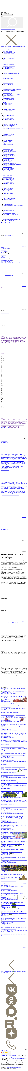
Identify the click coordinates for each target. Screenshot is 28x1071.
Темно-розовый (4, 426)
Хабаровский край (8, 204)
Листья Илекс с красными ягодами (9, 871)
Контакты (3, 250)
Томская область (7, 190)
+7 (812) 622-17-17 (5, 222)
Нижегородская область (9, 125)
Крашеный (19, 421)
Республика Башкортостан (9, 151)
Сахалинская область (8, 179)
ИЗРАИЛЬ (18, 337)
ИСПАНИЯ (23, 337)
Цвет (2, 418)
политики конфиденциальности (14, 1067)
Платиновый (19, 422)
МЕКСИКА (11, 340)
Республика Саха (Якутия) (9, 163)
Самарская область (8, 175)
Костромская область (8, 98)
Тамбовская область (8, 188)
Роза (2, 454)
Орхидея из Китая (16, 462)
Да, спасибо (3, 14)
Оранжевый (7, 422)
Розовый (15, 423)
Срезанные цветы (5, 442)
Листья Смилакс (5, 744)
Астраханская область (8, 53)
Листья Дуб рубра (5, 915)
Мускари (22, 461)
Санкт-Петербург (9, 46)
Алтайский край (7, 49)
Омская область (7, 133)
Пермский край (7, 141)
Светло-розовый (22, 423)
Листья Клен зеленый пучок (7, 829)
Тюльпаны (9, 464)
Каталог (3, 247)
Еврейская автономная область (11, 73)
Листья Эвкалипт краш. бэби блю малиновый (12, 813)
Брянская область (7, 59)
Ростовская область (8, 169)
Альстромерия (10, 457)
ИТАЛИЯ (3, 338)
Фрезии (3, 466)
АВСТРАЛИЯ (4, 337)
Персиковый (13, 422)
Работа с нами (4, 253)
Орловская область (8, 135)
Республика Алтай (8, 150)
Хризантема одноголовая (8, 467)
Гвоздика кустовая (22, 458)
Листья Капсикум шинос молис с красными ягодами (13, 838)
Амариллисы (17, 457)
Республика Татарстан (8, 165)
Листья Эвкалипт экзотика (7, 757)
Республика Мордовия (9, 161)
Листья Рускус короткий (7, 846)
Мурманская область (8, 119)
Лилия (18, 461)
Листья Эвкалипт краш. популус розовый (11, 721)
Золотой (3, 421)
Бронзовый (11, 419)
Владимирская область (9, 64)
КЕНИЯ (8, 338)
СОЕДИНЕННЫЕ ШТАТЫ (13, 341)
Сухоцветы (3, 464)
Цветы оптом (4, 441)
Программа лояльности (6, 260)
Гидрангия (18, 455)
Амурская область (7, 51)
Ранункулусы (7, 463)
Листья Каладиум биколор (7, 737)
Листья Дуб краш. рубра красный (9, 703)
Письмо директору (5, 1057)
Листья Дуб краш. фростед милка (9, 730)
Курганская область (8, 103)
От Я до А (15, 622)
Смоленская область (8, 182)
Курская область (7, 104)
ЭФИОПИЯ (4, 342)
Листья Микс (4, 764)
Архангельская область (9, 52)
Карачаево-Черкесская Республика (11, 94)
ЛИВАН (6, 340)
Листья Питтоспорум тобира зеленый (10, 908)
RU (1, 287)
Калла (25, 455)
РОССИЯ (3, 341)
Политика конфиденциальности (8, 1055)
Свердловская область (8, 180)
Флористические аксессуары (19, 464)
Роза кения (7, 454)
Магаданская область (8, 115)
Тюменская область (8, 193)
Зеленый (25, 419)
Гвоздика (3, 458)
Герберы (15, 459)
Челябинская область (8, 210)
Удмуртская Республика (9, 198)
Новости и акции (5, 248)
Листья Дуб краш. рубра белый (8, 693)
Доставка (3, 252)
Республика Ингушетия (9, 155)
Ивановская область (8, 83)
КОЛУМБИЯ (17, 338)
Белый (2, 419)
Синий (9, 425)
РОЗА (2, 29)
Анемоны (23, 457)
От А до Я (10, 622)
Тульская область (7, 192)
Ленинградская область (9, 109)
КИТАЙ (12, 338)
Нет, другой (10, 14)
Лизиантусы (4, 457)
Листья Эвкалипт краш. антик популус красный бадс (14, 924)
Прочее (2, 463)
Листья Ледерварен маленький (8, 862)
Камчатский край (7, 93)
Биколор (6, 419)
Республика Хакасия (8, 168)
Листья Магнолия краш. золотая (8, 881)
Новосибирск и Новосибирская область (13, 128)
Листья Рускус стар (5, 750)
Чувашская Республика (9, 213)
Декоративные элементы (7, 461)
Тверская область (7, 189)
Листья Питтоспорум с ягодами (8, 780)
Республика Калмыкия (9, 156)
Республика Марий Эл (9, 160)
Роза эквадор (11, 455)
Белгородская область (8, 58)
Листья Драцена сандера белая (8, 772)
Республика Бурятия (8, 152)
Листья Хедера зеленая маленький (9, 890)
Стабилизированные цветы (18, 463)
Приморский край (7, 143)
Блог (2, 256)
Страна (2, 336)
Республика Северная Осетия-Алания (12, 164)
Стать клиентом (5, 259)
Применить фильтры (14, 427)
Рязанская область (7, 170)
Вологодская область (8, 67)
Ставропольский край (8, 183)
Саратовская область (8, 178)
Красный (13, 421)
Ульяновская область (8, 199)
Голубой (16, 419)
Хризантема (8, 466)
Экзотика (17, 467)
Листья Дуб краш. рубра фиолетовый (10, 712)
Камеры (24, 246)
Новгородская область (8, 126)
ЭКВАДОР (22, 341)
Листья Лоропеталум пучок (7, 804)
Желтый (21, 419)
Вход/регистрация (14, 262)
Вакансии (3, 257)
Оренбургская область (8, 134)
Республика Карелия (8, 158)
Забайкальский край (8, 78)
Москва (2, 46)
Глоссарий (3, 255)
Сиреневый (14, 425)
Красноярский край (8, 100)
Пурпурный (4, 423)
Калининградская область (9, 90)
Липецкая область (7, 110)
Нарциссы (3, 462)
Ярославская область (8, 220)
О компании (4, 251)
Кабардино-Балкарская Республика (12, 89)
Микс (2, 422)
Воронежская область (8, 68)
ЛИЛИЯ (6, 29)
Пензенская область (8, 140)
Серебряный (4, 425)
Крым (4, 102)
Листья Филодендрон (6, 854)
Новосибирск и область (19, 46)
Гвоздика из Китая (11, 458)
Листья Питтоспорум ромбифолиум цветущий (12, 797)
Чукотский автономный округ (10, 214)
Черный (17, 426)
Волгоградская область (9, 66)
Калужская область (8, 91)
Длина (2, 353)
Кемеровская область (8, 95)
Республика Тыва (7, 167)
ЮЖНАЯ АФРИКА (12, 342)
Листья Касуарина (5, 788)
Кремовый (24, 421)
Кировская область (8, 96)
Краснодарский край (8, 99)
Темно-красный (20, 425)
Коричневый (8, 421)
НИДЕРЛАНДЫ (19, 340)
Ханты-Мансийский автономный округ (13, 205)
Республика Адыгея (8, 149)
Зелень (15, 461)
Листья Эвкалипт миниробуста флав (9, 899)
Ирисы (22, 455)
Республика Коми (7, 159)
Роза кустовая (11, 29)
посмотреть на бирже (6, 692)
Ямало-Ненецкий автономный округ (12, 219)
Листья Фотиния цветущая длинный (10, 822)
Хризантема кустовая (17, 466)
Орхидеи (8, 462)
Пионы (23, 462)
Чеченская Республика (9, 211)
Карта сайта (13, 1057)
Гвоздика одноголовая (7, 459)
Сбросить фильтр (5, 427)
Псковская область (8, 144)
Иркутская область (8, 84)
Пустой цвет (10, 423)
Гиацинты (20, 459)
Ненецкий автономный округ (10, 124)
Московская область (8, 118)
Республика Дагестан (8, 154)
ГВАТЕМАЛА (11, 337)
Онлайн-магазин (23, 262)
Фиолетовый (11, 426)
